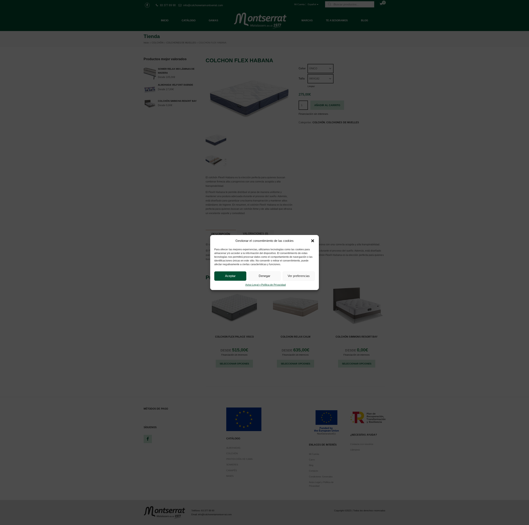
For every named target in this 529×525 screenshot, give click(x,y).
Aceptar (230, 276)
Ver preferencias (299, 276)
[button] (313, 241)
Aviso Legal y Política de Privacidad (265, 284)
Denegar (264, 276)
